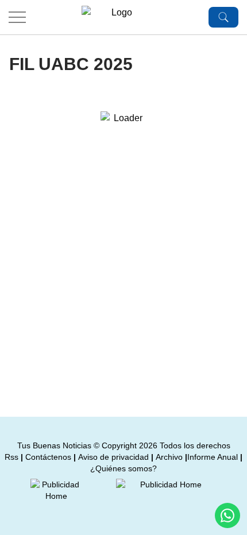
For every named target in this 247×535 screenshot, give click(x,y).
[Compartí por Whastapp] (227, 515)
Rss (11, 457)
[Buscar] (223, 17)
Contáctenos (48, 457)
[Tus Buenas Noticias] (117, 17)
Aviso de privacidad (113, 457)
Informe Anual (212, 457)
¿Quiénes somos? (123, 468)
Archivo (169, 457)
